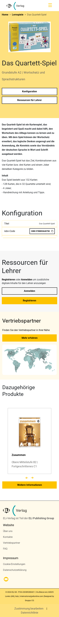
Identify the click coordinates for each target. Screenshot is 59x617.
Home (5, 14)
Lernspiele (17, 14)
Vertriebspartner (11, 542)
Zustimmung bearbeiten (29, 608)
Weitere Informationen (29, 484)
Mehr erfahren (30, 337)
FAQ (5, 548)
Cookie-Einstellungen (14, 564)
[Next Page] (32, 478)
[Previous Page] (26, 478)
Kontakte (8, 537)
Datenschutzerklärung (14, 570)
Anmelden (27, 279)
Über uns (7, 531)
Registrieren (9, 279)
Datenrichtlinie (29, 612)
